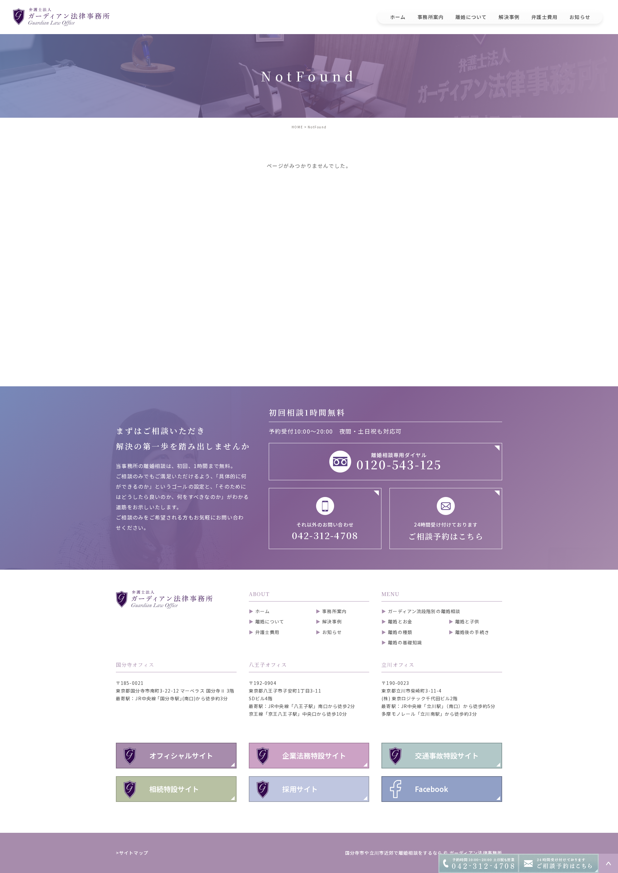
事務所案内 (334, 611)
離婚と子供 (467, 621)
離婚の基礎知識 (405, 642)
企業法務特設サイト (314, 755)
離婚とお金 (400, 621)
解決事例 (332, 621)
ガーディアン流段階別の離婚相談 (424, 611)
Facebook (431, 789)
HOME (297, 126)
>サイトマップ (132, 853)
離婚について (270, 621)
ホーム (262, 611)
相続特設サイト (174, 789)
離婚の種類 (400, 632)
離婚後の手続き (472, 632)
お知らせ (332, 632)
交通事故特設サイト (447, 755)
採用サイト (300, 789)
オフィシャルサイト (181, 755)
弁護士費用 (267, 632)
